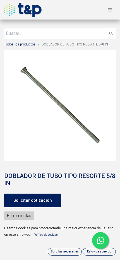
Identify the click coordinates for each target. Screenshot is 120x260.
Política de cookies (46, 235)
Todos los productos (20, 44)
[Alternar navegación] (110, 10)
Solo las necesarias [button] (65, 251)
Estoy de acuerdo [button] (99, 251)
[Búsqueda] (111, 33)
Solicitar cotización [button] (32, 200)
